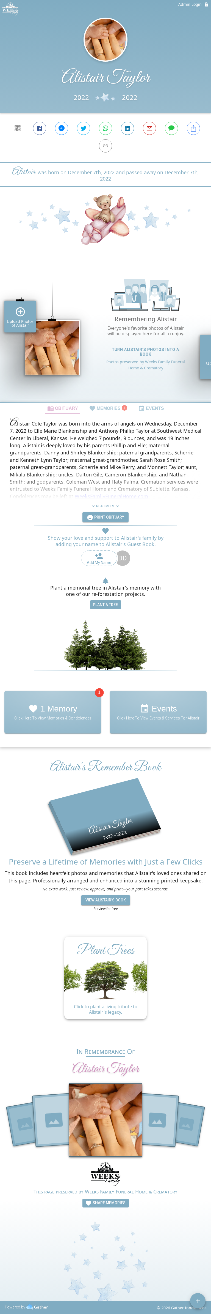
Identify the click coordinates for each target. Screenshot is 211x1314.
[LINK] (105, 145)
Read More (105, 506)
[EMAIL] (149, 128)
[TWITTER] (83, 128)
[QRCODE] (17, 128)
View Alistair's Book (105, 900)
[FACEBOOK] (39, 128)
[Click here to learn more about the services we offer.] (105, 1174)
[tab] (62, 408)
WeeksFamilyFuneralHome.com (111, 496)
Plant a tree (105, 605)
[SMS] (171, 128)
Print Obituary (108, 517)
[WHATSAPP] (105, 128)
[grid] (105, 333)
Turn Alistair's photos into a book (145, 351)
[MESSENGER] (61, 128)
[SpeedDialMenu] (198, 1300)
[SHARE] (193, 128)
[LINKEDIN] (127, 128)
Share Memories (109, 1203)
